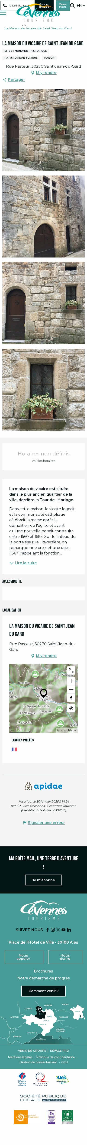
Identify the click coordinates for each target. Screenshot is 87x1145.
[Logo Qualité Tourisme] (41, 1079)
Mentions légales (20, 1057)
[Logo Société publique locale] (43, 1098)
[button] (72, 5)
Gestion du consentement (38, 1062)
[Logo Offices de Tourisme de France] (22, 1079)
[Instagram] (53, 930)
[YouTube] (63, 930)
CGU (64, 1062)
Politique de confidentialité (55, 1057)
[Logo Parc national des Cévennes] (27, 1117)
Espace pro (59, 1050)
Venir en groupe (32, 1050)
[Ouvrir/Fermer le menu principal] (3, 13)
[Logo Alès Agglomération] (62, 1079)
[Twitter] (58, 930)
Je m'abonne (43, 880)
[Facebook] (47, 930)
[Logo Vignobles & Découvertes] (67, 1117)
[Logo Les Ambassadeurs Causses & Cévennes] (51, 1117)
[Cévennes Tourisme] (38, 12)
